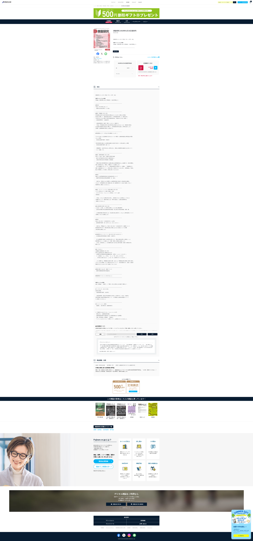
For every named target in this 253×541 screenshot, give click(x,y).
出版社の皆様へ (135, 527)
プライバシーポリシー (110, 527)
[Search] (234, 2)
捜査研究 (112, 5)
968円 (128, 68)
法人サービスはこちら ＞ (99, 470)
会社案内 (128, 527)
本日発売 (127, 2)
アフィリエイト (110, 520)
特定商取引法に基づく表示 (120, 527)
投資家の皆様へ (142, 527)
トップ (95, 5)
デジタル (118, 73)
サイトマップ (149, 527)
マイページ (113, 2)
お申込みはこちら (133, 391)
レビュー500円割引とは (153, 57)
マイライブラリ (120, 2)
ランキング (134, 2)
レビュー (145, 21)
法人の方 (140, 2)
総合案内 (126, 517)
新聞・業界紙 (99, 5)
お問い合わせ (143, 523)
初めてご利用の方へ (103, 467)
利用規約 (102, 527)
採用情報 (143, 520)
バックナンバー (117, 5)
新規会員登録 (103, 461)
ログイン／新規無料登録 (242, 2)
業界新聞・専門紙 (106, 5)
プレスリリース (110, 523)
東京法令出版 (99, 58)
